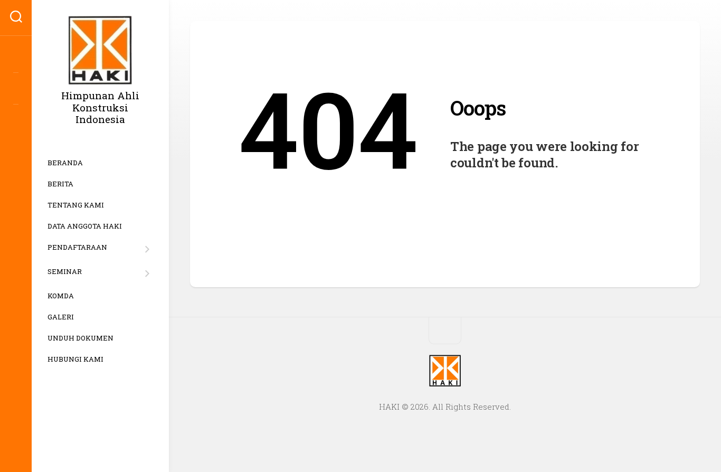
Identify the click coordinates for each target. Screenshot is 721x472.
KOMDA (61, 295)
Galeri (61, 317)
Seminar (65, 272)
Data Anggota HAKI (85, 226)
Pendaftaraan (77, 248)
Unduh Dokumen (80, 338)
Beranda (65, 162)
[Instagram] (16, 57)
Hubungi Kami (75, 359)
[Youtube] (16, 88)
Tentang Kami (76, 205)
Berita (60, 184)
